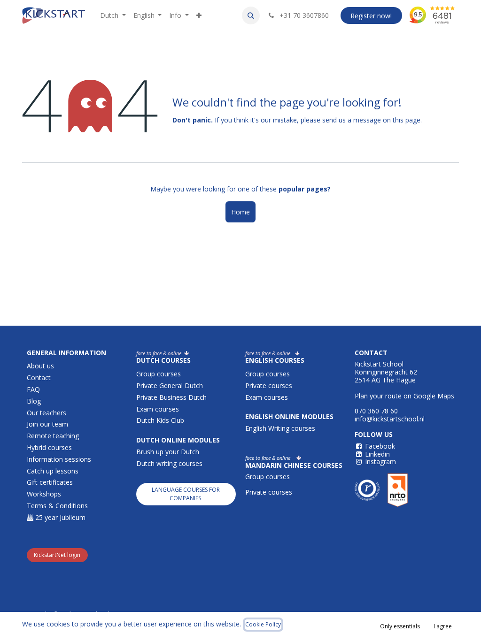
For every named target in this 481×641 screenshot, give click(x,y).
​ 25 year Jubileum (59, 517)
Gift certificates (50, 482)
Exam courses (158, 408)
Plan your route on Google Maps (404, 395)
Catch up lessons (52, 470)
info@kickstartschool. (387, 418)
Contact (39, 377)
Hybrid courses (49, 447)
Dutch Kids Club (160, 420)
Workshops (44, 493)
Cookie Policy (263, 624)
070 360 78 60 (376, 410)
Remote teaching (53, 435)
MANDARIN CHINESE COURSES (293, 465)
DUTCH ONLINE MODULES (178, 439)
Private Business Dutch (171, 397)
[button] (251, 15)
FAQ (33, 389)
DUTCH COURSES (163, 360)
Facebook (380, 446)
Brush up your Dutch (167, 451)
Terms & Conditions (57, 505)
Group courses (158, 373)
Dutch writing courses (169, 463)
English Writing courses (281, 428)
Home (240, 211)
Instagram (380, 461)
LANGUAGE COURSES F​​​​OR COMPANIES (186, 494)
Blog (34, 401)
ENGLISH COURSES (274, 360)
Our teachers (46, 412)
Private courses (268, 385)
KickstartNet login (57, 555)
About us (40, 365)
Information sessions (59, 459)
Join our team (47, 424)
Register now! (371, 15)
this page (406, 119)
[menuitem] (113, 15)
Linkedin (377, 454)
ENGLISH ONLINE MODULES (289, 416)
